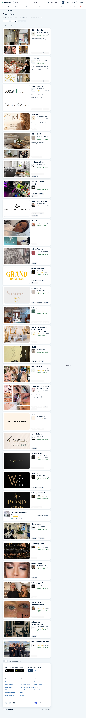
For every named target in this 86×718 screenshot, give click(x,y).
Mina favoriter (8, 687)
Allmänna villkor (38, 690)
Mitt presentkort (9, 690)
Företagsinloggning (40, 670)
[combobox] (22, 2)
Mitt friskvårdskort (10, 692)
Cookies (36, 687)
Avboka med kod (9, 695)
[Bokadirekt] (7, 2)
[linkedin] (10, 703)
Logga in (7, 681)
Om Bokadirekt (23, 681)
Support (22, 695)
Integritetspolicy (38, 684)
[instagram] (6, 703)
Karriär (21, 692)
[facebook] (14, 703)
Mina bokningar (9, 684)
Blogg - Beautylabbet (25, 684)
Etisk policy (36, 681)
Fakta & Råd (23, 690)
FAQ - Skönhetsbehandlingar (27, 687)
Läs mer (31, 670)
